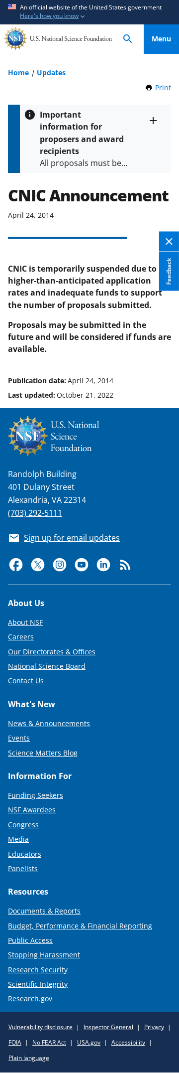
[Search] (128, 39)
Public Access (30, 940)
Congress (23, 824)
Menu (161, 38)
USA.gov (88, 1042)
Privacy (154, 1027)
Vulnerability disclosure (40, 1027)
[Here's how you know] (89, 12)
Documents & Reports (44, 911)
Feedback (169, 271)
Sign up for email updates (72, 537)
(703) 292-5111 (35, 512)
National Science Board (47, 666)
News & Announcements (49, 723)
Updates (51, 72)
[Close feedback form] (169, 242)
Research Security (38, 969)
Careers (21, 636)
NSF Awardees (32, 809)
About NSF (25, 622)
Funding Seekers (35, 795)
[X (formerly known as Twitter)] (38, 565)
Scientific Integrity (38, 984)
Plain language (28, 1058)
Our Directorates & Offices (51, 651)
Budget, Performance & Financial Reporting (80, 925)
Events (19, 738)
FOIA (14, 1042)
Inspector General (108, 1027)
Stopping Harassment (44, 954)
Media (18, 839)
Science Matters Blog (43, 753)
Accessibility (128, 1042)
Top (161, 342)
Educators (24, 854)
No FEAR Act (49, 1042)
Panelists (23, 868)
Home (18, 72)
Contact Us (26, 680)
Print (163, 87)
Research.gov (30, 998)
